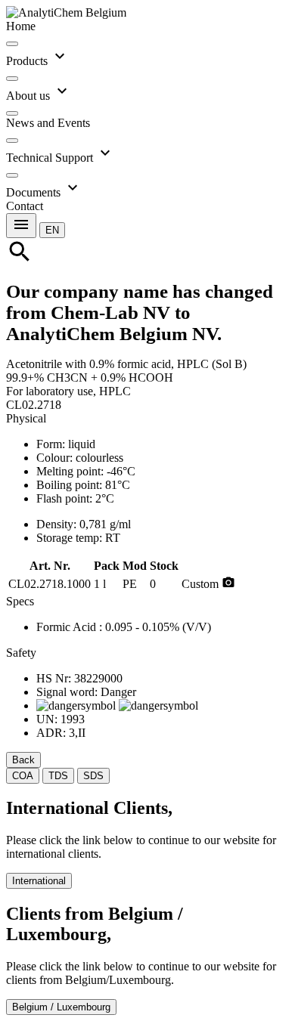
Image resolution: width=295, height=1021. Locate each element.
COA (22, 775)
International (39, 880)
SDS (93, 775)
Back (23, 760)
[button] (52, 229)
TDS (58, 775)
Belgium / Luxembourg (61, 1007)
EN (52, 230)
